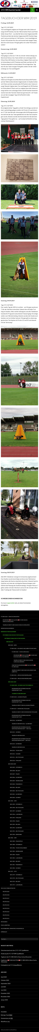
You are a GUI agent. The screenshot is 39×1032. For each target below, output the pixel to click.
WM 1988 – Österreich (16, 844)
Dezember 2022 (5, 993)
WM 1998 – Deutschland (16, 807)
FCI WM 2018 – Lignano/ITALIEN (18, 697)
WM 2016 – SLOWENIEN (16, 720)
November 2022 (5, 996)
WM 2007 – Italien (15, 774)
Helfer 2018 (6, 895)
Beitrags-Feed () (6, 1015)
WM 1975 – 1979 (12, 871)
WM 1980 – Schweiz (15, 868)
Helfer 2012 (6, 915)
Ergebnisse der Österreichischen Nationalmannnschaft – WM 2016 (21, 727)
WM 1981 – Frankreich (16, 864)
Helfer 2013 (6, 911)
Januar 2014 (4, 1000)
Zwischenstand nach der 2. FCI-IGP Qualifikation (15, 950)
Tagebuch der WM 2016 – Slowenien (22, 723)
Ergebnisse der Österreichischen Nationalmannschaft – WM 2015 (21, 739)
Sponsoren (4, 921)
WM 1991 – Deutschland (16, 831)
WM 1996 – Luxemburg (16, 814)
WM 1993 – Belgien (15, 824)
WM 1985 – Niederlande (16, 851)
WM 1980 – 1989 (12, 837)
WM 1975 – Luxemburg (16, 884)
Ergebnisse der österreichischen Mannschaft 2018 (21, 701)
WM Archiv (9, 641)
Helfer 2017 (6, 898)
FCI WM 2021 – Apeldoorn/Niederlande (21, 675)
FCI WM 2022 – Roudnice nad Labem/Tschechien (23, 648)
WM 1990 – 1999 (12, 801)
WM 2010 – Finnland (15, 760)
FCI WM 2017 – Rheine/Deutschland (19, 708)
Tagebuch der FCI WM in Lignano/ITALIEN (23, 705)
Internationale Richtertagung (15, 638)
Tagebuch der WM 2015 (18, 735)
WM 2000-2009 (12, 764)
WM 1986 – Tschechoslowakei (18, 848)
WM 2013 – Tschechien (16, 750)
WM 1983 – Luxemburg (16, 858)
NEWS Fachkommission (7, 628)
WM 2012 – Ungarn (15, 754)
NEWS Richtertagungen (8, 631)
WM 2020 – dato (12, 645)
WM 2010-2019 (12, 682)
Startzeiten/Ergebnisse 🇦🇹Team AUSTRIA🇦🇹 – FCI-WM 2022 (24, 665)
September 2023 (5, 983)
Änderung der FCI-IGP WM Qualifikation (12, 953)
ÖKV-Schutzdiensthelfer (8, 888)
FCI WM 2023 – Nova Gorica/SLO (20, 651)
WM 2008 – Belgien (15, 770)
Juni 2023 (3, 990)
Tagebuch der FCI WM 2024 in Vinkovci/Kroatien (16, 625)
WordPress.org (5, 1021)
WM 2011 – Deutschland (16, 757)
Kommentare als (7, 1018)
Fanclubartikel (5, 925)
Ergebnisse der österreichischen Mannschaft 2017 (21, 716)
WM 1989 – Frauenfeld (16, 841)
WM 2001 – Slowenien (16, 794)
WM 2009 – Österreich (16, 767)
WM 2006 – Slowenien (16, 777)
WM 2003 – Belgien (15, 787)
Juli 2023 (3, 987)
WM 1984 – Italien (15, 854)
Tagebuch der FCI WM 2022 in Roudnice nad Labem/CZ (24, 670)
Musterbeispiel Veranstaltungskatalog (12, 928)
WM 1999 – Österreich (16, 804)
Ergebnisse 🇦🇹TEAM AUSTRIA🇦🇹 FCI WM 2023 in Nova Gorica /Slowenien (25, 655)
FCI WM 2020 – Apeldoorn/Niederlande (21, 678)
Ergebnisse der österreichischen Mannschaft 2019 (21, 689)
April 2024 (4, 977)
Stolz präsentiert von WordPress (9, 1029)
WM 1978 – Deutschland (16, 878)
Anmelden (4, 1011)
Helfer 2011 (6, 918)
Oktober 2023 (5, 980)
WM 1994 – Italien (15, 821)
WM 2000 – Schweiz (15, 797)
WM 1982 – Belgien (15, 861)
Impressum (4, 932)
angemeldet (10, 603)
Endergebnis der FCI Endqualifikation (11, 965)
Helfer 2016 (6, 901)
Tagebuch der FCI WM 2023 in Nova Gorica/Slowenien (23, 660)
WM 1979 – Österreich (16, 874)
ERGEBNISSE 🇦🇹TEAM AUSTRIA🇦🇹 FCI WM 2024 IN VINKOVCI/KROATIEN (15, 620)
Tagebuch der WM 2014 (18, 747)
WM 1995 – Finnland (15, 817)
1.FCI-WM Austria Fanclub (10, 10)
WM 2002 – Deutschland (16, 790)
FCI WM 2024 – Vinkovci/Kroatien (10, 616)
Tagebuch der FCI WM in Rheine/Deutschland (24, 712)
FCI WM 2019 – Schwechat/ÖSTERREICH (21, 685)
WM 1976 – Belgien (15, 881)
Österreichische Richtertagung (13, 635)
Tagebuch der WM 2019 (19, 693)
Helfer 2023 (6, 891)
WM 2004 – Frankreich (16, 784)
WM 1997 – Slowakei (15, 811)
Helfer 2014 (6, 908)
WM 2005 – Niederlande (16, 780)
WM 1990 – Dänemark (16, 834)
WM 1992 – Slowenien (16, 827)
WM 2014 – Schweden (16, 743)
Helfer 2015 (6, 905)
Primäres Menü (37, 10)
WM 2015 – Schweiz (15, 732)
